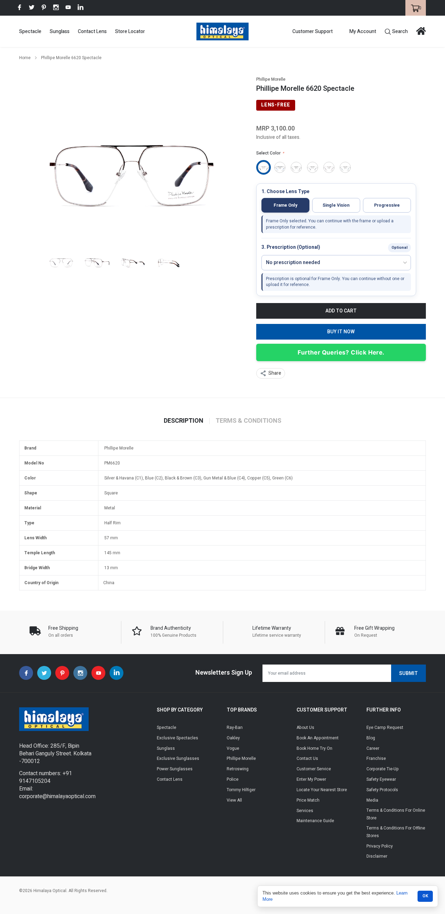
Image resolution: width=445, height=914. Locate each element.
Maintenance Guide (315, 821)
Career (372, 748)
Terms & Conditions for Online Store (395, 814)
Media (372, 800)
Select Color (270, 153)
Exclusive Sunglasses (178, 758)
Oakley (233, 738)
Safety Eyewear (381, 779)
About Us (305, 727)
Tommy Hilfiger (241, 790)
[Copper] (329, 167)
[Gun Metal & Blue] (312, 167)
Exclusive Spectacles (177, 738)
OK (425, 896)
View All (234, 800)
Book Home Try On (314, 748)
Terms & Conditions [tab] (248, 421)
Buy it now (341, 331)
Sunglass (60, 31)
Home (25, 58)
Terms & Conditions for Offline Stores (395, 832)
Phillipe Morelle (270, 79)
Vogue (233, 748)
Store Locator (130, 31)
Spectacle (30, 31)
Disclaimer (376, 856)
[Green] (345, 167)
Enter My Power (311, 779)
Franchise (376, 758)
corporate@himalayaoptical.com (57, 796)
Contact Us (307, 758)
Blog (370, 738)
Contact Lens (92, 31)
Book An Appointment (318, 738)
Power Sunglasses (175, 769)
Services (305, 811)
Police (232, 779)
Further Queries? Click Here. (341, 352)
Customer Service (314, 769)
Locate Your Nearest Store (322, 790)
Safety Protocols (382, 790)
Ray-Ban (235, 727)
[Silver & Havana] (263, 167)
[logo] (222, 31)
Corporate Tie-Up (382, 769)
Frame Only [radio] (285, 205)
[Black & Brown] (296, 167)
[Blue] (280, 167)
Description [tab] (183, 421)
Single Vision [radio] (336, 205)
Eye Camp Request (384, 727)
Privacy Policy (379, 846)
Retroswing (238, 769)
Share (274, 373)
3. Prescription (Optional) (290, 247)
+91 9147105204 (45, 777)
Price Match (308, 800)
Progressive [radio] (387, 205)
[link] (19, 7)
